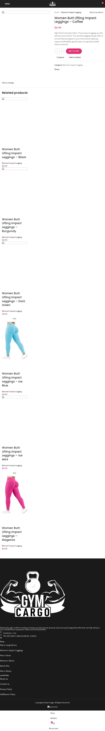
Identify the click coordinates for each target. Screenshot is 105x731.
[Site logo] (52, 3)
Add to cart (74, 51)
